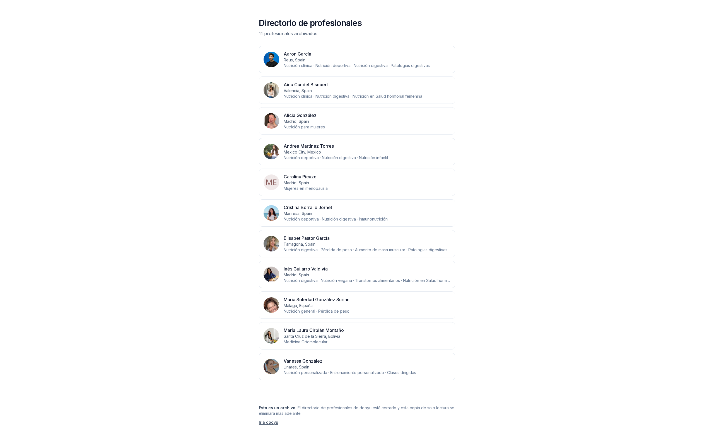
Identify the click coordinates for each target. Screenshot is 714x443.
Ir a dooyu (268, 422)
